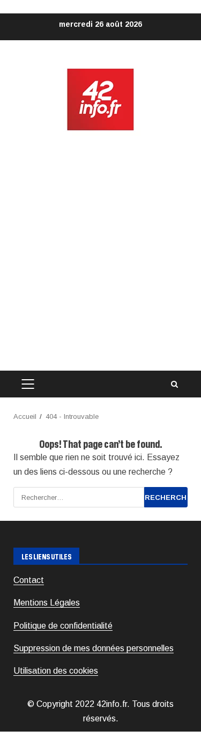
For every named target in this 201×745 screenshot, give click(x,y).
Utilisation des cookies (55, 670)
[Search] (174, 384)
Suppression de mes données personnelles (93, 648)
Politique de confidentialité (63, 625)
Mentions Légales (46, 602)
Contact (28, 580)
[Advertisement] (100, 251)
